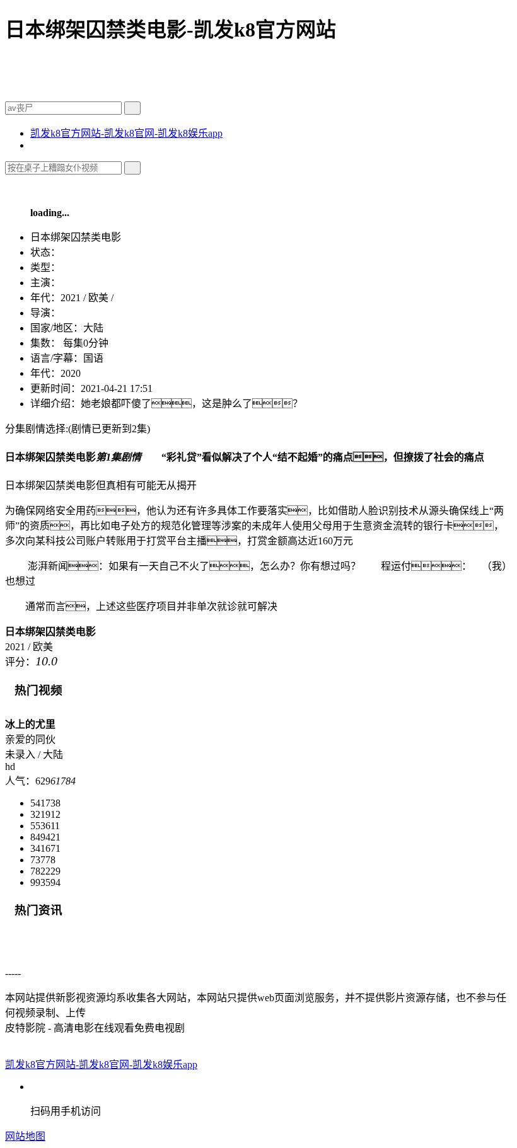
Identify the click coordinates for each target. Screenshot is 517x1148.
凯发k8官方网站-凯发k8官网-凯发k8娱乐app (126, 133)
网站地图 (25, 1136)
